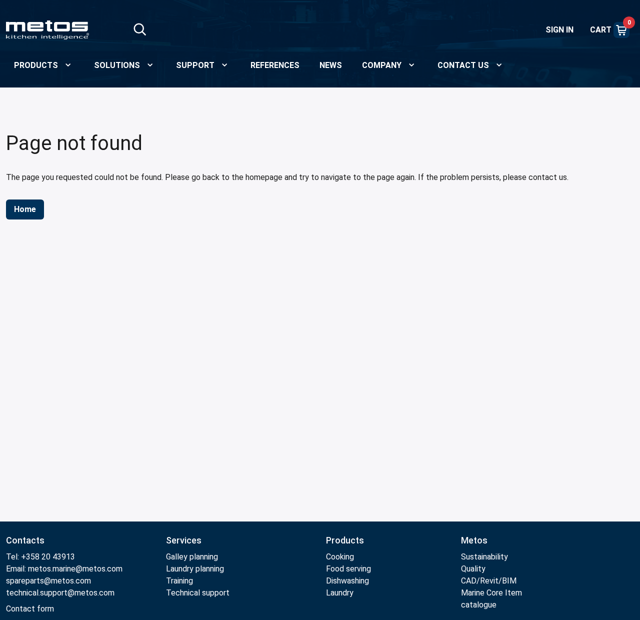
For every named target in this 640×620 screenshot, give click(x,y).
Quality (473, 569)
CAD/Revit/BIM (488, 581)
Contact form (30, 609)
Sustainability (484, 557)
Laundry (340, 593)
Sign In (560, 29)
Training (179, 581)
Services (184, 540)
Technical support (198, 593)
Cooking (340, 557)
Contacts (25, 540)
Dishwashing (347, 581)
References (275, 65)
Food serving (348, 569)
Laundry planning (195, 569)
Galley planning (192, 557)
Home (25, 209)
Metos (474, 540)
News (331, 65)
